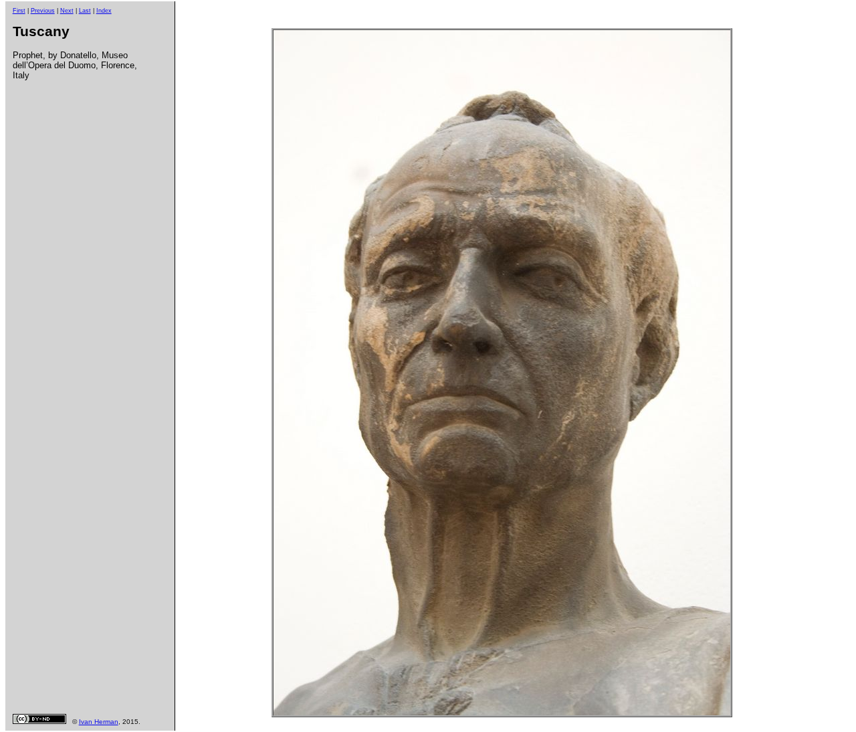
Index (104, 10)
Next (67, 10)
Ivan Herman (98, 721)
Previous (43, 10)
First (19, 10)
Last (85, 10)
